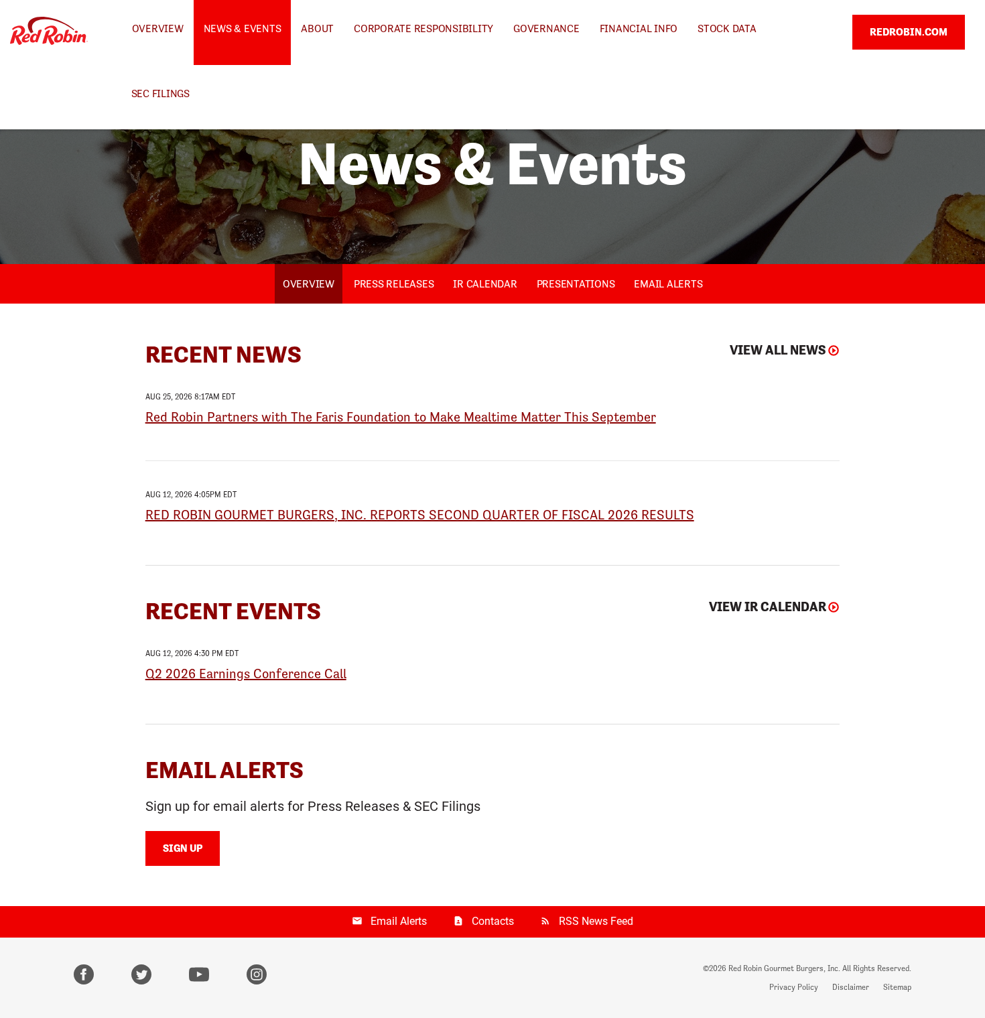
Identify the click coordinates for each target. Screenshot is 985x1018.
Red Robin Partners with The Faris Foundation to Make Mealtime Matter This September (400, 416)
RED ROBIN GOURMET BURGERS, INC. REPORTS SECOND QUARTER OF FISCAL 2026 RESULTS (419, 514)
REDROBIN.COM (908, 31)
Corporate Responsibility (423, 28)
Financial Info (639, 28)
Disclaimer (850, 987)
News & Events (242, 28)
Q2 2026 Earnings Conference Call (245, 673)
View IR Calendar (767, 607)
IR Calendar (485, 284)
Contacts (493, 921)
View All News (778, 350)
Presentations (576, 284)
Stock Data (727, 28)
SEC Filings (160, 93)
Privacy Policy (793, 987)
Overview (158, 28)
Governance (546, 28)
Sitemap (897, 987)
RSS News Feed (596, 921)
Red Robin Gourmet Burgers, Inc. (784, 968)
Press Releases (394, 284)
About (317, 28)
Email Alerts (668, 284)
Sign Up (182, 848)
